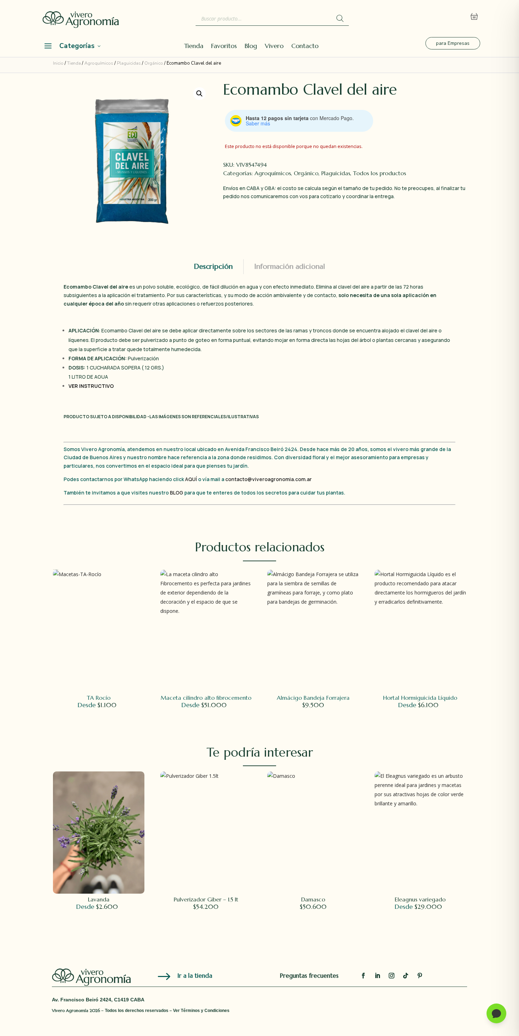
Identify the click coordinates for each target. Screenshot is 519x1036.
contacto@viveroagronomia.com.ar (268, 479)
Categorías (77, 46)
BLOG (176, 492)
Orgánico (153, 63)
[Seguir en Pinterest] (419, 975)
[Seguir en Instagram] (391, 975)
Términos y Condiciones (205, 1010)
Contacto (304, 46)
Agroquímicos (98, 63)
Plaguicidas (129, 63)
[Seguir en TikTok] (405, 975)
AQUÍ (191, 479)
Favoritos (224, 46)
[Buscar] (340, 18)
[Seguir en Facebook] (363, 975)
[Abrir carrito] (474, 16)
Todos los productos (379, 173)
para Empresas (453, 43)
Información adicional (289, 266)
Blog (251, 46)
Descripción (213, 266)
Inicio (58, 63)
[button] (199, 93)
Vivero (274, 46)
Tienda (193, 46)
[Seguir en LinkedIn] (377, 975)
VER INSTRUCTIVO (91, 386)
